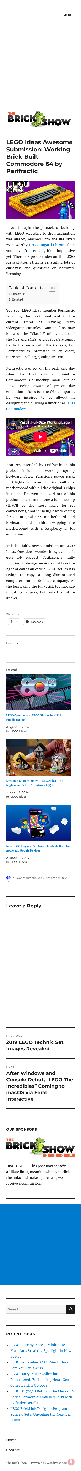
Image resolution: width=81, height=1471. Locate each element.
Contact (13, 1450)
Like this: (18, 294)
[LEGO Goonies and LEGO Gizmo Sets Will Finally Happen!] (38, 692)
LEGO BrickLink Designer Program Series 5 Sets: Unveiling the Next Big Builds (40, 1414)
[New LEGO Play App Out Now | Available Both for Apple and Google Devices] (38, 823)
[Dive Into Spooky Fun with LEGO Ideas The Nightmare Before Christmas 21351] (38, 757)
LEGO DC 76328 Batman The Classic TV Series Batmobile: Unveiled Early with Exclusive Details (42, 1397)
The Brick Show (16, 1463)
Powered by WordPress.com (49, 1463)
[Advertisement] (40, 68)
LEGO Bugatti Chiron (47, 245)
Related (17, 299)
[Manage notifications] (71, 1462)
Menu (67, 15)
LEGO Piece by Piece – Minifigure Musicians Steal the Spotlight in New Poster (40, 1350)
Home (11, 1440)
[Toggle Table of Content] (50, 288)
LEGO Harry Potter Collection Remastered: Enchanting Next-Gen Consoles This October (39, 1379)
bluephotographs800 (27, 877)
